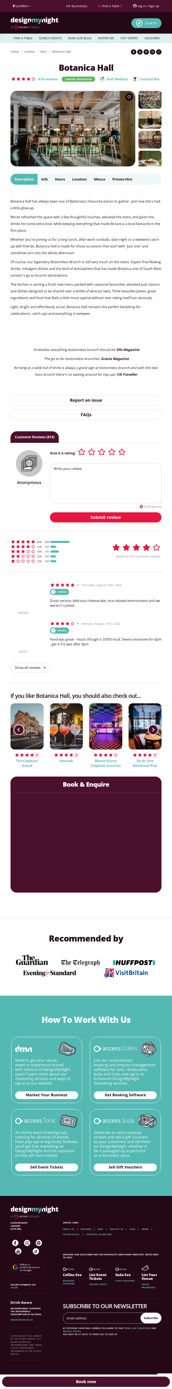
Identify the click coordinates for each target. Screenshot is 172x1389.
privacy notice (72, 1331)
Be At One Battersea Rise (145, 763)
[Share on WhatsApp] (152, 52)
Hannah (66, 761)
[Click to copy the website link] (159, 52)
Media (145, 1229)
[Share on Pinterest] (146, 52)
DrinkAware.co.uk (21, 1319)
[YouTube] (18, 1251)
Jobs (100, 1229)
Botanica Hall (61, 52)
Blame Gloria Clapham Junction (106, 763)
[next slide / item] (153, 730)
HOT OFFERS (129, 38)
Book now (86, 1381)
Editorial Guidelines (99, 1234)
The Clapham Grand (27, 763)
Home (14, 52)
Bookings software (69, 1282)
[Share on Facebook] (133, 52)
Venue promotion (148, 1286)
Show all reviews (28, 667)
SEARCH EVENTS (50, 38)
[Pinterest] (39, 1243)
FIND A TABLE (23, 38)
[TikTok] (36, 1251)
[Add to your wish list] (129, 97)
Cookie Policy (71, 1234)
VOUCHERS (152, 38)
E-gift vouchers (125, 1280)
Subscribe (151, 1318)
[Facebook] (15, 1243)
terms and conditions (137, 1328)
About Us (68, 1229)
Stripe (14, 1287)
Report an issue (86, 400)
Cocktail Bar (149, 79)
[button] (34, 79)
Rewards (86, 1229)
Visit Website (117, 79)
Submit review (106, 517)
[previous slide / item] (19, 730)
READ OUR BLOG (79, 38)
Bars (43, 52)
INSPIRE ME (106, 38)
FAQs (86, 414)
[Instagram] (27, 1243)
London (29, 52)
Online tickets (98, 1284)
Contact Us (116, 1229)
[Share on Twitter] (140, 52)
